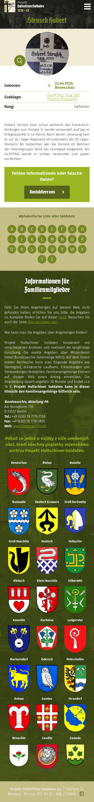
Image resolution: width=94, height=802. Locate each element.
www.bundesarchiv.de (29, 426)
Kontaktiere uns (42, 192)
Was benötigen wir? (43, 322)
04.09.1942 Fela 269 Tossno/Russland (63, 97)
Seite (62, 317)
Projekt (30, 6)
